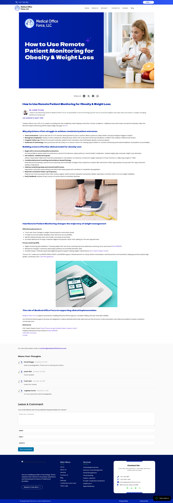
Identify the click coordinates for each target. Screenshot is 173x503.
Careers (125, 8)
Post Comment (26, 449)
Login (147, 2)
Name (21, 431)
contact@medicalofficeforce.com (53, 348)
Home (87, 8)
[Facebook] (93, 96)
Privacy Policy (123, 501)
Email (21, 437)
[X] (88, 96)
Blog (132, 8)
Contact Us (116, 8)
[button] (148, 2)
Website (22, 443)
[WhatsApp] (97, 96)
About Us (95, 8)
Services (104, 8)
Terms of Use (144, 501)
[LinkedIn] (84, 96)
